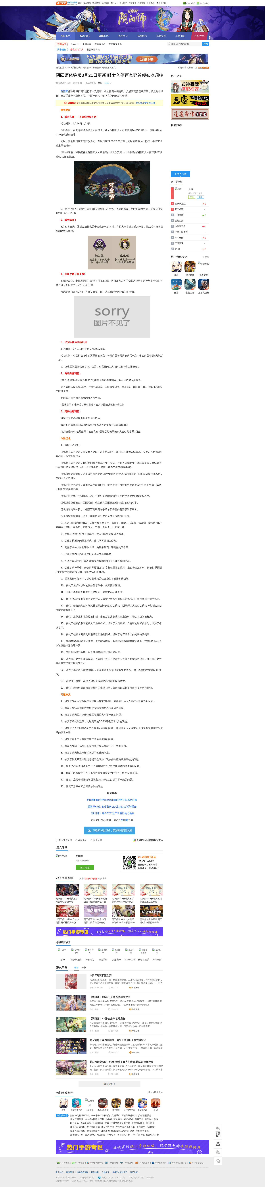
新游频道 (105, 3)
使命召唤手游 (102, 1110)
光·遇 (156, 1110)
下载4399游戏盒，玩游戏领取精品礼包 (109, 830)
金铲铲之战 (142, 1110)
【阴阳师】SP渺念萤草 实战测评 (107, 1018)
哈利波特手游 (129, 1110)
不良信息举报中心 (86, 1178)
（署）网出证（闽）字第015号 (141, 1178)
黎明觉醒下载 (93, 1127)
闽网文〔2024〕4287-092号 (113, 1178)
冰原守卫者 (180, 226)
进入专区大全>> (155, 1092)
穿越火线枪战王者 (203, 295)
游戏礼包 (132, 3)
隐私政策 (134, 1172)
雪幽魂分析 (100, 44)
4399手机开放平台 (179, 1163)
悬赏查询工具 (76, 49)
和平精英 (116, 1110)
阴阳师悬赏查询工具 (145, 103)
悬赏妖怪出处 (93, 49)
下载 (200, 197)
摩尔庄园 (179, 237)
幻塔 (107, 1123)
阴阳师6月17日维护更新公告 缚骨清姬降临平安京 (95, 901)
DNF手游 (95, 1115)
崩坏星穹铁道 (142, 1131)
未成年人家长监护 (119, 1172)
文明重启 (115, 1115)
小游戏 (109, 1119)
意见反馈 (105, 1172)
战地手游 (105, 1131)
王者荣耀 (89, 1110)
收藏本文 (82, 840)
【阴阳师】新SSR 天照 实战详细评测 (110, 997)
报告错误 (97, 840)
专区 (192, 197)
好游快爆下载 (152, 1134)
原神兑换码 (85, 1123)
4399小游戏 (190, 3)
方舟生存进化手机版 (125, 1127)
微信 (218, 1152)
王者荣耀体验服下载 (120, 1123)
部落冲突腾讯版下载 (80, 1115)
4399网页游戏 (143, 1163)
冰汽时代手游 (151, 1119)
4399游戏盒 (204, 3)
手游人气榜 (180, 174)
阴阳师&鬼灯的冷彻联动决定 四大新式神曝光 (112, 806)
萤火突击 (117, 1119)
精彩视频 (141, 3)
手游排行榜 (98, 1123)
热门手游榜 (176, 181)
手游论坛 (150, 3)
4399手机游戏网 (75, 67)
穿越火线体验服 (77, 1131)
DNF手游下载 (138, 1134)
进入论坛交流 (65, 840)
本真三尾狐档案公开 (101, 975)
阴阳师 (132, 19)
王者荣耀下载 (76, 1134)
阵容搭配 (161, 36)
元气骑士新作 (93, 1131)
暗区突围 (101, 1134)
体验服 (106, 67)
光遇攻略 (151, 1127)
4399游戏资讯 (160, 1163)
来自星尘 (140, 1127)
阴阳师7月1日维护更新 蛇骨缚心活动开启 (67, 900)
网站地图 (95, 1172)
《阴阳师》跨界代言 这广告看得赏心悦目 (112, 813)
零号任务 (111, 1134)
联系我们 (70, 1172)
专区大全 (114, 3)
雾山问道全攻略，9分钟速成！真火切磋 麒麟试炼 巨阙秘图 (122, 1061)
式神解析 (142, 36)
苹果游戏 (96, 3)
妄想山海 (179, 220)
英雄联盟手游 (76, 1110)
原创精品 (123, 3)
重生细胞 (150, 1123)
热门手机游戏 (205, 257)
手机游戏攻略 (218, 1144)
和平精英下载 (123, 1134)
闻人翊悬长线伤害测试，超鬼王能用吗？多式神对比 (118, 1040)
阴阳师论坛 (180, 36)
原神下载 (139, 1119)
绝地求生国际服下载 (94, 1119)
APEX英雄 (128, 1119)
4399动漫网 (128, 1163)
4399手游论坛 (197, 1163)
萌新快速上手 (115, 44)
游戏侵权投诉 (82, 1172)
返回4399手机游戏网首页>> (149, 840)
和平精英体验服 (77, 1127)
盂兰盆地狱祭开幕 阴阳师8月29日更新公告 (151, 921)
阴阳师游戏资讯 (84, 36)
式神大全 (123, 36)
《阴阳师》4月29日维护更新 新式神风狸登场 (67, 921)
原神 (63, 1110)
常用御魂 (87, 44)
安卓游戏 (87, 3)
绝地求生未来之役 (120, 1131)
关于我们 (59, 1172)
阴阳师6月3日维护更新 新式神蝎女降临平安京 (123, 900)
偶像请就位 (90, 1134)
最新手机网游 (109, 1084)
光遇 (132, 1131)
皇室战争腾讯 (138, 1123)
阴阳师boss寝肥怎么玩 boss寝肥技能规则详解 (112, 800)
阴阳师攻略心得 (103, 36)
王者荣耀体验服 (129, 1115)
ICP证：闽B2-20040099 (66, 1178)
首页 (80, 3)
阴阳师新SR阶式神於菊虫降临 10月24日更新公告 (123, 922)
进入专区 (85, 867)
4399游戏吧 (113, 1163)
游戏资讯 (97, 67)
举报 (100, 83)
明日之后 (74, 1123)
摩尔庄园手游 (76, 1119)
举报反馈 (135, 988)
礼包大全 (199, 36)
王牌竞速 (179, 243)
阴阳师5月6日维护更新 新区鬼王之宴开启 (151, 900)
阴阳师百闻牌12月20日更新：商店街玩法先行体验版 (95, 922)
